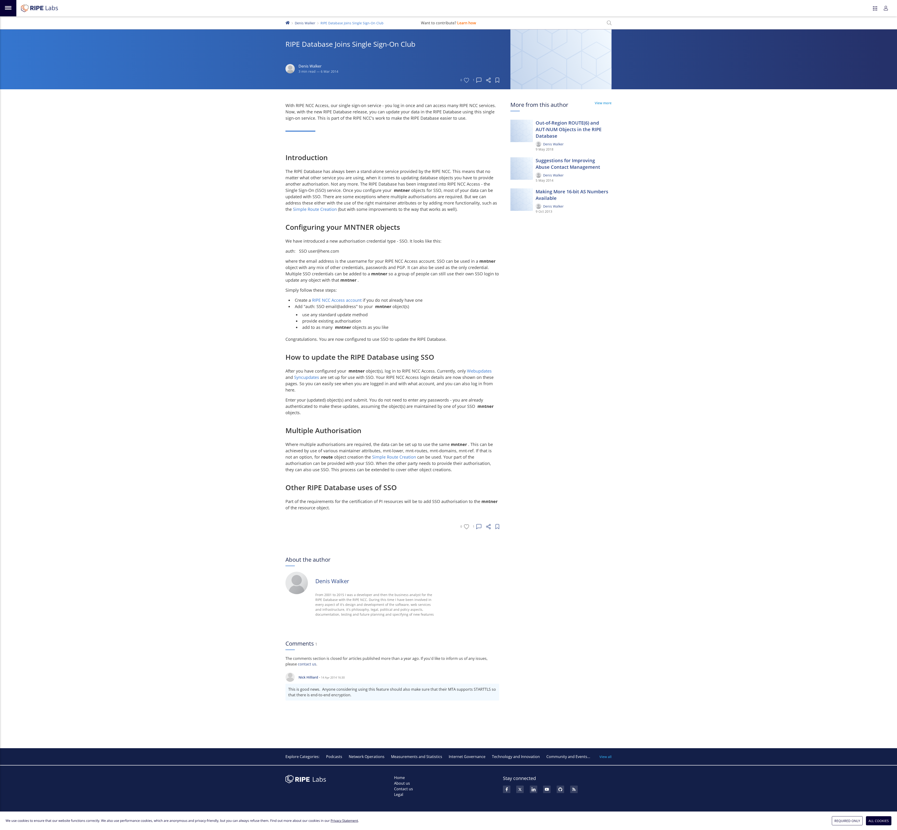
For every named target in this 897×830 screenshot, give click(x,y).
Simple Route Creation (315, 209)
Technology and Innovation (516, 756)
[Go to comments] (478, 80)
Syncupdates (307, 377)
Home (399, 777)
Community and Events (566, 756)
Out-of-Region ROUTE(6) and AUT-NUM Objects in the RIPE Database (569, 129)
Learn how (466, 22)
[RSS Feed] (574, 789)
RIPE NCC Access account (337, 300)
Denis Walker (305, 23)
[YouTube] (547, 789)
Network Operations (366, 756)
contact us (307, 664)
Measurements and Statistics (416, 756)
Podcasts (334, 756)
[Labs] (287, 22)
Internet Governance (467, 756)
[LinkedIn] (533, 789)
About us (402, 783)
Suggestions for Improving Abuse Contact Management (568, 163)
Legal (398, 794)
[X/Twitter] (520, 789)
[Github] (560, 789)
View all (605, 757)
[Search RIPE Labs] (609, 23)
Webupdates (479, 371)
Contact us (403, 788)
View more (603, 103)
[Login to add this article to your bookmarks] (497, 80)
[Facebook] (506, 789)
